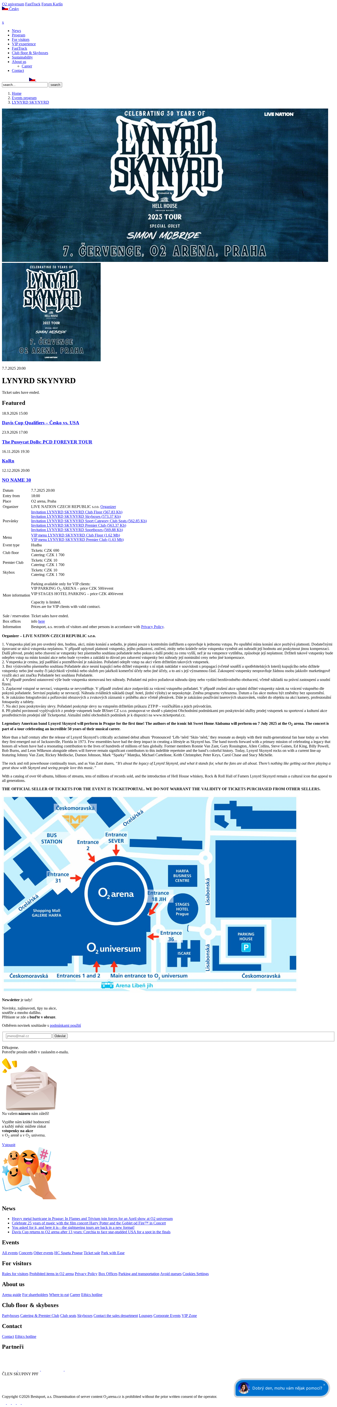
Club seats (68, 1315)
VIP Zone (189, 1315)
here (41, 621)
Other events (43, 1253)
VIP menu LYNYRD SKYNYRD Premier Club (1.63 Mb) (77, 540)
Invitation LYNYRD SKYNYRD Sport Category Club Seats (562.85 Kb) (89, 521)
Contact (18, 70)
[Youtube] (19, 1403)
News (16, 31)
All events (10, 1253)
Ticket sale (92, 1253)
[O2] (10, 1369)
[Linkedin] (15, 80)
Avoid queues (171, 1274)
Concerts (26, 1253)
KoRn (8, 460)
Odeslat (60, 1036)
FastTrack (32, 4)
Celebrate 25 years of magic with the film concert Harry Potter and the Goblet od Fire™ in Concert (89, 1223)
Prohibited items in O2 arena (51, 1274)
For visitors (20, 39)
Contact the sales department (116, 1315)
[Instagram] (9, 80)
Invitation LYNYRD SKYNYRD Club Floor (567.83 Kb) (76, 512)
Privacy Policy (152, 627)
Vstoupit (8, 1145)
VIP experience (24, 44)
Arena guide (11, 1295)
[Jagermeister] (72, 1369)
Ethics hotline (91, 1295)
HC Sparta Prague (68, 1253)
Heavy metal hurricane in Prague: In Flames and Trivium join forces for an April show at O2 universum (92, 1219)
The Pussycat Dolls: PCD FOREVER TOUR (47, 441)
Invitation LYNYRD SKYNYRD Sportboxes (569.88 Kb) (77, 530)
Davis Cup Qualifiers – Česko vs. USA (40, 422)
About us (19, 62)
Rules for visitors (15, 1274)
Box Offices (107, 1274)
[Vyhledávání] (38, 80)
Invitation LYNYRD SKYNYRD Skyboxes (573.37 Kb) (76, 516)
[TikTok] (26, 80)
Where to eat (59, 1295)
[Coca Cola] (53, 1369)
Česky (13, 9)
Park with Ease (113, 1253)
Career (27, 66)
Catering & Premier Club (39, 1315)
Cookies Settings (196, 1274)
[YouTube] (20, 80)
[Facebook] (4, 80)
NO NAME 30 (16, 480)
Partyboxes (10, 1315)
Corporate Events (167, 1315)
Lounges (145, 1315)
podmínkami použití (65, 1025)
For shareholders (35, 1295)
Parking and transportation (138, 1274)
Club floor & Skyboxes (30, 53)
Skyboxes (85, 1315)
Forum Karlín (52, 4)
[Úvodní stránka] (15, 18)
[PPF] (13, 1392)
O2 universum (13, 4)
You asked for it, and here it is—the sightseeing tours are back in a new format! (73, 1227)
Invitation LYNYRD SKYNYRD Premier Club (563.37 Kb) (78, 525)
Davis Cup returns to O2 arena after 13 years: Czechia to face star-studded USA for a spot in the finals (91, 1232)
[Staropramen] (29, 1369)
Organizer (108, 507)
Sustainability (22, 57)
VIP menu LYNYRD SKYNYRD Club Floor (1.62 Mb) (75, 535)
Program (18, 35)
